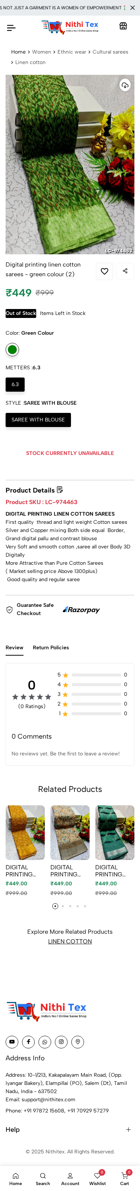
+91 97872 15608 (44, 1111)
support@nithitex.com (48, 1099)
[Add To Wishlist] (104, 271)
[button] (55, 906)
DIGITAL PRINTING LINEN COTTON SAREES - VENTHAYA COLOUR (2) (23, 871)
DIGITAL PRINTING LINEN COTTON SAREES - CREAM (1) (65, 871)
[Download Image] (125, 85)
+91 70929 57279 (88, 1111)
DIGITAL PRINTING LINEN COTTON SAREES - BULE (108, 871)
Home (18, 52)
